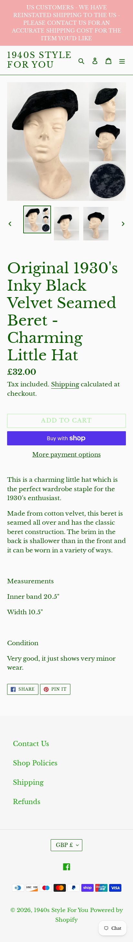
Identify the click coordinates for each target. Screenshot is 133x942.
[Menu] (122, 60)
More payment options (66, 454)
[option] (37, 219)
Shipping (65, 384)
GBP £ (64, 845)
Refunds (26, 802)
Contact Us (31, 744)
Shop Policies (35, 763)
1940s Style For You (39, 60)
